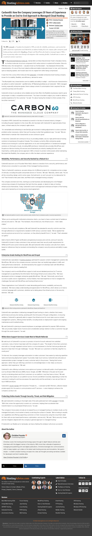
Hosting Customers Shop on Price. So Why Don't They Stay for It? (82, 74)
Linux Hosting (23, 507)
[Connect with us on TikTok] (90, 483)
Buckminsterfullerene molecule (17, 61)
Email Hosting (59, 501)
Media (83, 24)
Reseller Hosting (60, 513)
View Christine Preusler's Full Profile (15, 457)
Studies (65, 3)
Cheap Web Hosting (79, 91)
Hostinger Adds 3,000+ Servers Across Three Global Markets (82, 59)
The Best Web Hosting (79, 88)
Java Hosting (23, 504)
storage (54, 401)
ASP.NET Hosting (6, 507)
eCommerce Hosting (7, 513)
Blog (66, 8)
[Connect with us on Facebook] (80, 483)
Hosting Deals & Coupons (65, 493)
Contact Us (74, 26)
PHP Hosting (23, 510)
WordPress (24, 52)
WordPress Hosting (78, 100)
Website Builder (77, 103)
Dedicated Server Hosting (80, 94)
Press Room (85, 26)
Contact (13, 487)
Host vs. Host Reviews (64, 490)
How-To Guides (62, 481)
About (8, 487)
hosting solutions (25, 260)
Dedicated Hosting (7, 510)
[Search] (75, 3)
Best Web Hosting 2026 (8, 501)
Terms (14, 489)
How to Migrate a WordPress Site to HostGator (80, 125)
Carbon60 (11, 47)
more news (85, 80)
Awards (9, 489)
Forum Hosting (24, 501)
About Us (73, 24)
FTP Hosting (59, 504)
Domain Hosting (42, 513)
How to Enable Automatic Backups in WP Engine (81, 113)
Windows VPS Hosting (80, 507)
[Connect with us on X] (83, 483)
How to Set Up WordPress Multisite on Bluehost (82, 119)
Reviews (38, 3)
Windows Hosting (78, 504)
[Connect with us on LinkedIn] (83, 490)
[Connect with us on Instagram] (86, 483)
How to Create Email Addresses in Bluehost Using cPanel (81, 136)
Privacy (4, 489)
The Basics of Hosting (64, 487)
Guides (48, 3)
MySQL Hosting (60, 510)
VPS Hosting (76, 97)
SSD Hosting (23, 513)
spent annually (76, 50)
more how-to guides (83, 141)
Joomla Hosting (60, 507)
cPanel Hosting (42, 510)
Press (23, 487)
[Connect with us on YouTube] (86, 490)
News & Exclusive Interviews (65, 484)
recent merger (14, 386)
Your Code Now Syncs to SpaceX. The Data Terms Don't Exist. (82, 67)
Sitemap (19, 489)
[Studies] (71, 3)
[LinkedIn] (64, 435)
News (56, 3)
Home (61, 8)
